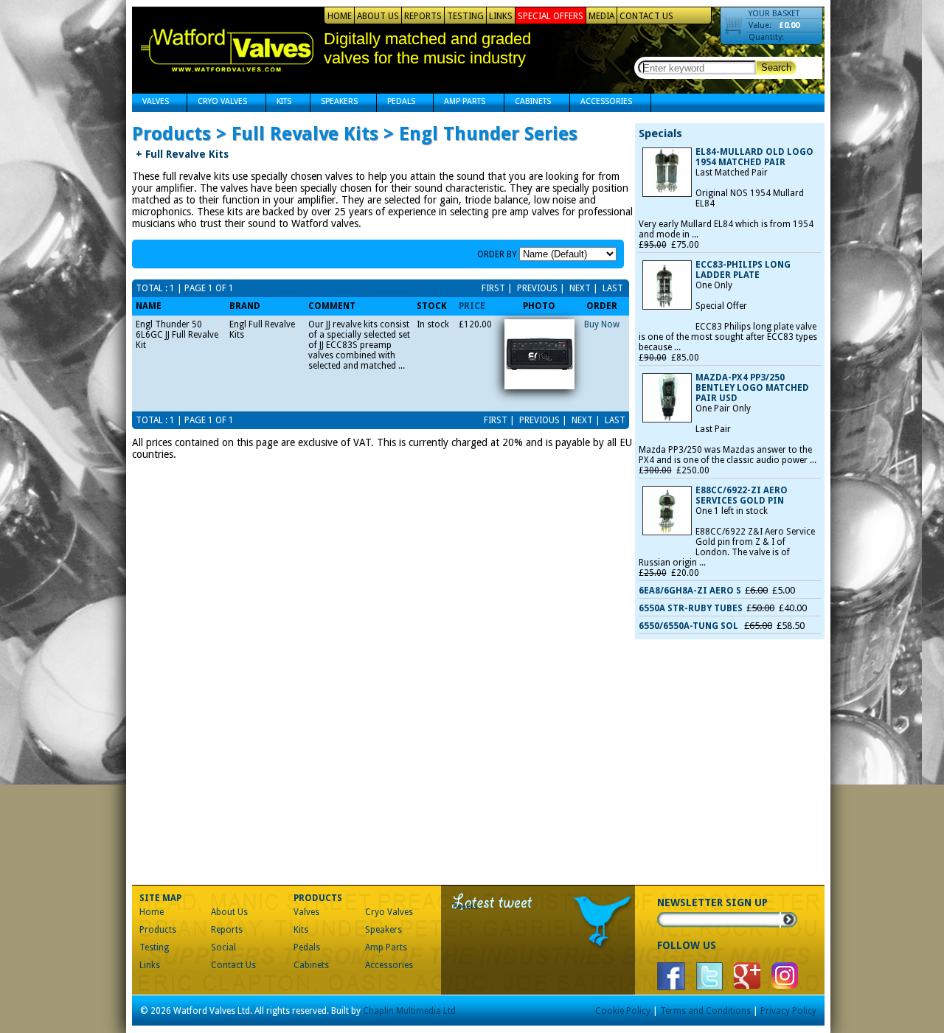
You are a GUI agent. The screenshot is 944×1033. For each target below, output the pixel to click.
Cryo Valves (217, 103)
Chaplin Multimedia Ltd (409, 1011)
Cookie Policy (622, 1011)
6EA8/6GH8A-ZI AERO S (690, 590)
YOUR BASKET (774, 13)
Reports (423, 16)
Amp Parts (459, 103)
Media (601, 16)
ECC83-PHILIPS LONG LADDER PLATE (743, 270)
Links (501, 16)
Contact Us (646, 16)
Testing (465, 16)
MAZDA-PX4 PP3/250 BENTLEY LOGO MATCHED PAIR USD (752, 387)
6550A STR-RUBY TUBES (691, 608)
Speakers (334, 103)
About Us (378, 16)
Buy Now (602, 324)
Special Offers (550, 16)
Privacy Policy (788, 1011)
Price (472, 306)
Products (157, 930)
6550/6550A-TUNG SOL (689, 626)
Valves (150, 103)
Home (339, 16)
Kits (278, 103)
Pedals (396, 103)
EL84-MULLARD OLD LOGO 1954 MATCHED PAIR (754, 157)
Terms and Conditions (705, 1011)
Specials (660, 133)
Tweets (465, 906)
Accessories (601, 103)
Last (611, 288)
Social (223, 947)
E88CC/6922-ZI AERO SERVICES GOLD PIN (741, 495)
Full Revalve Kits (182, 154)
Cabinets (527, 103)
